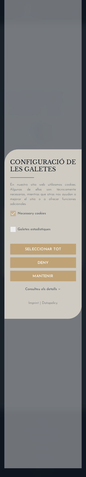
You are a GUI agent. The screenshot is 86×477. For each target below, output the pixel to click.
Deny (43, 263)
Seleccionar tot (43, 249)
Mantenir (43, 276)
